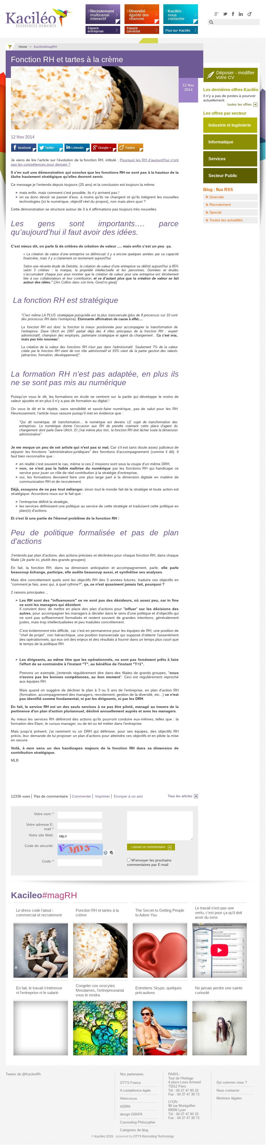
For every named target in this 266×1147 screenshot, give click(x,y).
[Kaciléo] (39, 17)
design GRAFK (131, 1114)
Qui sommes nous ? (231, 1082)
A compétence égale (135, 1090)
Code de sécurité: (39, 846)
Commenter (81, 796)
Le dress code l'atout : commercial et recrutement (39, 912)
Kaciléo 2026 (104, 1136)
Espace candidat (141, 29)
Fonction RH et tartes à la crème (97, 912)
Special (215, 212)
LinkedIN (241, 14)
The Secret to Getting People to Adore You (159, 912)
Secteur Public (222, 175)
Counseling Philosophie (137, 1122)
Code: (48, 861)
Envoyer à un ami (128, 796)
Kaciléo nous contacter (180, 14)
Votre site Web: (41, 835)
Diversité (216, 197)
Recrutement (220, 204)
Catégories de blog (134, 1130)
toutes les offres (239, 104)
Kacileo (44, 895)
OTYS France (130, 1083)
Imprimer (102, 796)
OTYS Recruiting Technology (153, 1136)
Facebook (233, 14)
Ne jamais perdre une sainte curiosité (218, 990)
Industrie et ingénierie (229, 125)
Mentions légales (229, 1098)
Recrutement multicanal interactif (103, 14)
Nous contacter (227, 1090)
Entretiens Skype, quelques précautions (158, 990)
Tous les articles (180, 796)
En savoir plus (180, 29)
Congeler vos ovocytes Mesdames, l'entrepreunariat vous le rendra (100, 990)
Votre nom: (44, 814)
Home (23, 47)
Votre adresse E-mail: (40, 826)
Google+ (216, 14)
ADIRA (125, 1106)
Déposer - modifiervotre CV (235, 75)
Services (217, 159)
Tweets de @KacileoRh (23, 1074)
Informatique (220, 142)
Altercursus (128, 1098)
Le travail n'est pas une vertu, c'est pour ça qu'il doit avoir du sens (218, 912)
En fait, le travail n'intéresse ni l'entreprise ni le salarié (39, 990)
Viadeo (249, 14)
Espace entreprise (103, 29)
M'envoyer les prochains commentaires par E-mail (149, 862)
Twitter (225, 14)
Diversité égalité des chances (141, 14)
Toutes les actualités (226, 220)
